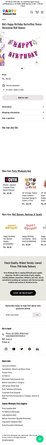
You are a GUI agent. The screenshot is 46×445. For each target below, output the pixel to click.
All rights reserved (8, 440)
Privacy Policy (7, 372)
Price (4, 74)
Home (4, 19)
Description (7, 106)
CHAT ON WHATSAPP (23, 292)
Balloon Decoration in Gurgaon (13, 382)
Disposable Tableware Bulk (12, 421)
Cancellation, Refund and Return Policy (16, 369)
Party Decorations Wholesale (12, 425)
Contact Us (6, 375)
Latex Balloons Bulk (9, 415)
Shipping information (11, 112)
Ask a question (8, 118)
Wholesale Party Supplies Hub (13, 379)
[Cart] (37, 12)
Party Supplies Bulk (9, 408)
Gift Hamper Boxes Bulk (10, 386)
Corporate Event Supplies (11, 392)
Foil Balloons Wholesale (11, 411)
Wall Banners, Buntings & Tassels (27, 214)
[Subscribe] (37, 314)
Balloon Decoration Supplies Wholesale (16, 418)
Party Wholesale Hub (21, 171)
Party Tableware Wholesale (12, 389)
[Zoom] (36, 62)
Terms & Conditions (9, 365)
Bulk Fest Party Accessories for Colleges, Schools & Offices (20, 397)
